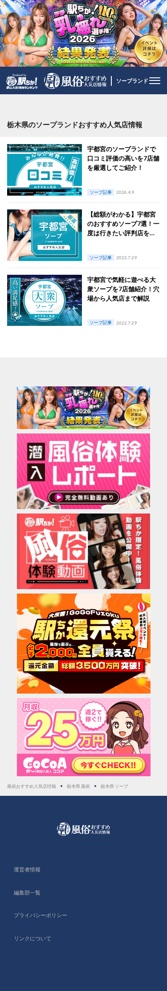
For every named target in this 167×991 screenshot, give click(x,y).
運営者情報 (27, 869)
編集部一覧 (27, 892)
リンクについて (32, 938)
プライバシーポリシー (40, 915)
